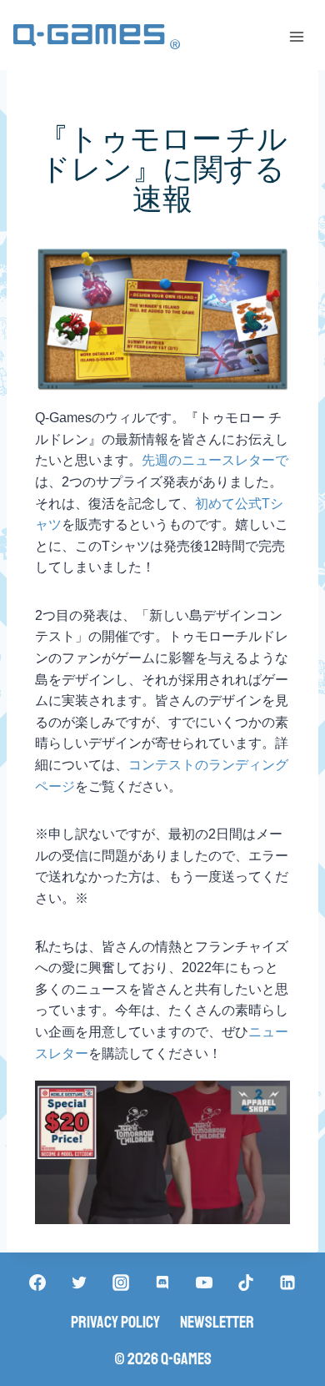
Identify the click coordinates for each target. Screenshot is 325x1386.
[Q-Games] (96, 37)
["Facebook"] (37, 1282)
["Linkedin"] (287, 1282)
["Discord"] (162, 1282)
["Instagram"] (121, 1282)
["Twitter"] (79, 1282)
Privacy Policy (115, 1322)
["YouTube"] (204, 1282)
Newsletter (217, 1322)
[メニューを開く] (296, 36)
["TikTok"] (245, 1282)
